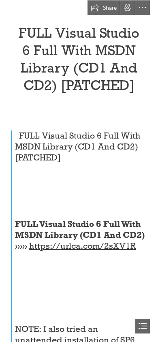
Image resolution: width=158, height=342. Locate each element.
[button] (104, 7)
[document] (79, 171)
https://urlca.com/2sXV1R (82, 246)
